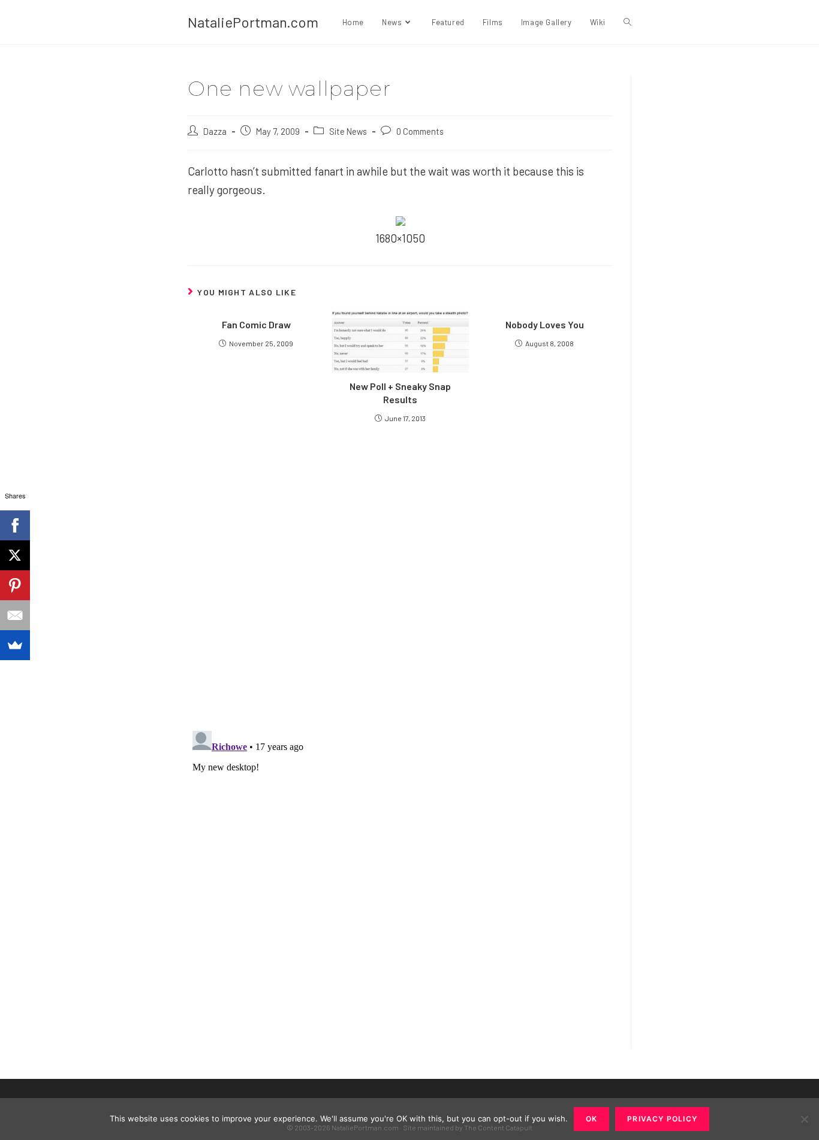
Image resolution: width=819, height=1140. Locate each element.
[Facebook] (15, 525)
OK (591, 1118)
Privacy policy (662, 1118)
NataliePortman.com (253, 22)
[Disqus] (400, 876)
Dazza (215, 131)
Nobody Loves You (544, 324)
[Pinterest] (15, 585)
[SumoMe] (15, 645)
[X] (15, 555)
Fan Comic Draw (256, 324)
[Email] (15, 615)
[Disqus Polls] (400, 576)
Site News (348, 131)
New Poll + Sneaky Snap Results (400, 392)
